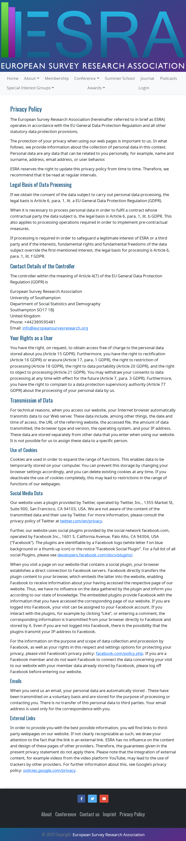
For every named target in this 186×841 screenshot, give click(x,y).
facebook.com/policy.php (119, 653)
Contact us (90, 814)
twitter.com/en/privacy (81, 521)
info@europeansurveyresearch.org (55, 328)
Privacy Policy (132, 814)
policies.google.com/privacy (49, 770)
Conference (65, 814)
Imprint (109, 814)
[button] (81, 799)
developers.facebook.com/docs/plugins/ (94, 555)
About (46, 814)
